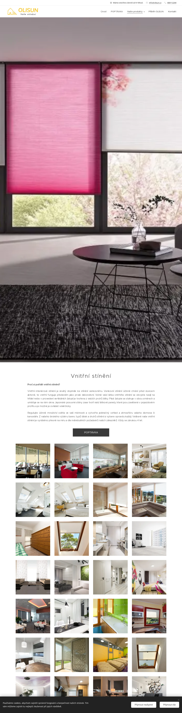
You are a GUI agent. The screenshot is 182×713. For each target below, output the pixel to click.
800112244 (171, 2)
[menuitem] (104, 11)
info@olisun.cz (155, 2)
